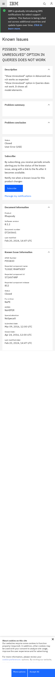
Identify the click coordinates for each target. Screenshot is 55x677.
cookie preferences (11, 659)
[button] (53, 639)
